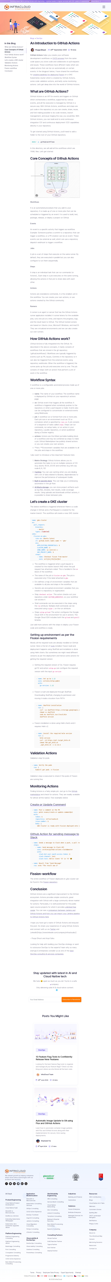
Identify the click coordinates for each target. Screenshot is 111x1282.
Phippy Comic (93, 1224)
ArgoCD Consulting (32, 1218)
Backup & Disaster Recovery (53, 1220)
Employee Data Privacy (51, 1272)
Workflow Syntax (11, 57)
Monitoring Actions (11, 65)
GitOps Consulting (32, 1208)
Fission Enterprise (74, 1209)
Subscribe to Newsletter (71, 999)
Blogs (32, 38)
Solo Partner (51, 1247)
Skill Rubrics (93, 1220)
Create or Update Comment (48, 804)
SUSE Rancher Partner (54, 1241)
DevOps (39, 38)
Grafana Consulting (32, 1249)
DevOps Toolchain (32, 1215)
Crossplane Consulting (13, 1252)
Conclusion (9, 71)
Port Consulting (11, 1249)
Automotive (72, 1200)
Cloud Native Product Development (12, 1204)
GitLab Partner (52, 1238)
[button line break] (71, 142)
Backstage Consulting (13, 1246)
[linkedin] (14, 1183)
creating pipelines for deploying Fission (48, 75)
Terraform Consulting (54, 1216)
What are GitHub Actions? (14, 47)
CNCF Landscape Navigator (95, 1216)
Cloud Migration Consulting (31, 1225)
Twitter (53, 929)
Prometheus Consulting (34, 1252)
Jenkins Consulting (32, 1221)
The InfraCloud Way (95, 1236)
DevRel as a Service (12, 1216)
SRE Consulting (52, 1199)
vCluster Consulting (32, 1232)
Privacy (38, 1272)
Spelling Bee (93, 1212)
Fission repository (50, 882)
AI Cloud (9, 1194)
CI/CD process (58, 58)
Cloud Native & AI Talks (96, 1203)
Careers (92, 1239)
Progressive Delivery (12, 1255)
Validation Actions (11, 63)
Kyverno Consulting (53, 1229)
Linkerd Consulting (53, 1213)
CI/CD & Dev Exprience (13, 1259)
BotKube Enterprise (74, 1212)
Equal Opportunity (67, 1272)
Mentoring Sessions (95, 1242)
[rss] (26, 1183)
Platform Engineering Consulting (12, 1237)
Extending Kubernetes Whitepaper (13, 1220)
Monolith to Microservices (10, 1212)
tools (53, 646)
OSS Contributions (95, 1197)
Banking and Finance (75, 1197)
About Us (92, 1233)
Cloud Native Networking (51, 1206)
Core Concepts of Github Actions (14, 51)
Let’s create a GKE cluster (14, 60)
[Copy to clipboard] (76, 142)
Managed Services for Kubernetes (75, 1216)
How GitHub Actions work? (14, 55)
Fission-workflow (11, 68)
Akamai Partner (52, 1251)
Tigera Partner (52, 1244)
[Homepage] (17, 7)
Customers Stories (95, 1209)
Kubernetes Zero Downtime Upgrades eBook (12, 1225)
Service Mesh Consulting (55, 1202)
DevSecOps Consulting (34, 1243)
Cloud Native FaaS (12, 1208)
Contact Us (93, 1248)
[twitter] (6, 1183)
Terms (32, 1272)
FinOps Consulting (32, 1229)
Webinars (92, 1206)
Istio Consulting (52, 1210)
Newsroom (92, 1245)
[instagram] (10, 1183)
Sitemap (78, 1272)
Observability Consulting (34, 1246)
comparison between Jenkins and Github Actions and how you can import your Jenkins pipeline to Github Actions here (55, 913)
